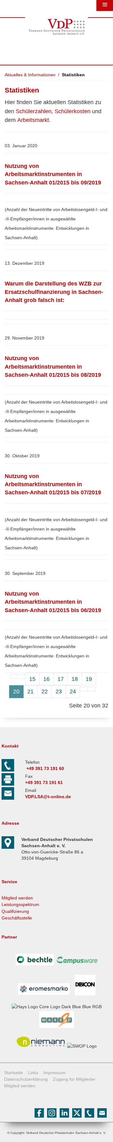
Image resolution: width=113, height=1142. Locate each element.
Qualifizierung (15, 911)
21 (30, 691)
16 (46, 679)
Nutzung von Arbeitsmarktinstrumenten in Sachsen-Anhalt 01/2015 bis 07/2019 (53, 484)
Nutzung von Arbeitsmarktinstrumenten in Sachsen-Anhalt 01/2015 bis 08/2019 (53, 366)
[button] (101, 1130)
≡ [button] (105, 5)
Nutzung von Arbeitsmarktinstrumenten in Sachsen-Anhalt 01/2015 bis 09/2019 (53, 174)
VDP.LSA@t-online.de (48, 796)
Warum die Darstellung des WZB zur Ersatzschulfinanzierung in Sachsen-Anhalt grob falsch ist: (54, 291)
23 (59, 691)
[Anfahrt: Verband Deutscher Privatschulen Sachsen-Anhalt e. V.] (9, 847)
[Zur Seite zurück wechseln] (21, 676)
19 (89, 679)
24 (73, 691)
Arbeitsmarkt (33, 120)
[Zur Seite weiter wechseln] (84, 689)
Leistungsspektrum (20, 904)
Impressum (54, 1072)
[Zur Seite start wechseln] (13, 676)
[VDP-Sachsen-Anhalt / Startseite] (56, 36)
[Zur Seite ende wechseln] (92, 689)
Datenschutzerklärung (26, 1079)
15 (32, 679)
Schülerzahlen (33, 111)
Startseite (13, 1072)
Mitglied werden (17, 897)
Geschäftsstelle (17, 917)
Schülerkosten (72, 111)
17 (60, 679)
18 (75, 679)
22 (44, 691)
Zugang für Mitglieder (74, 1079)
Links (33, 1072)
